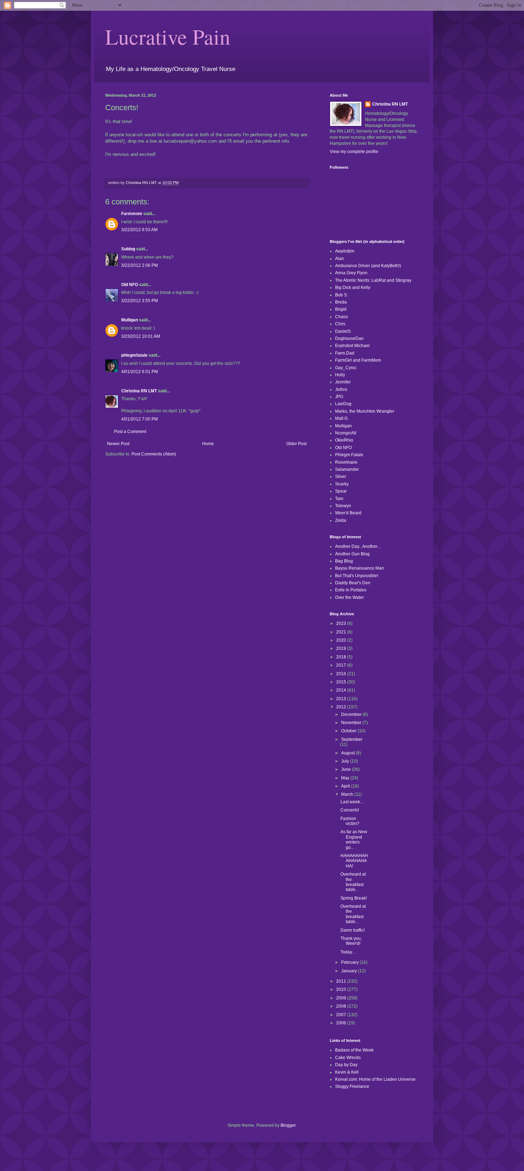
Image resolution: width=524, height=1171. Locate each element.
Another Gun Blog (352, 553)
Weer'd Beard (348, 512)
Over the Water (349, 597)
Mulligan (129, 319)
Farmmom (131, 213)
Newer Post (118, 443)
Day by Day (346, 1064)
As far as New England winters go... (353, 839)
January (349, 970)
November (352, 722)
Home (208, 443)
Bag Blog (344, 561)
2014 (341, 690)
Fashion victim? (349, 821)
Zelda (340, 520)
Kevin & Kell (347, 1072)
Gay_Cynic (345, 367)
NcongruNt (345, 433)
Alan (339, 258)
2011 (341, 981)
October (349, 730)
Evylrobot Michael (352, 345)
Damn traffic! (352, 930)
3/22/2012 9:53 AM (139, 229)
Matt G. (342, 418)
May (345, 777)
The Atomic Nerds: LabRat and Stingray (373, 280)
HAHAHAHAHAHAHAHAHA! (354, 861)
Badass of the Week (354, 1050)
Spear (341, 491)
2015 (341, 681)
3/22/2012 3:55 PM (139, 300)
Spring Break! (353, 898)
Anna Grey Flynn (351, 272)
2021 (341, 632)
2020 (341, 640)
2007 (341, 1014)
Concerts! (349, 810)
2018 (341, 657)
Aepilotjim (344, 251)
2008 (341, 1006)
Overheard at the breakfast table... (353, 882)
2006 (341, 1022)
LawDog (343, 403)
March (347, 794)
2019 (341, 648)
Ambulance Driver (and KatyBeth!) (368, 265)
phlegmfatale (134, 355)
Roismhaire (346, 462)
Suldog (128, 248)
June (346, 769)
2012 (341, 706)
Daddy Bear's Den (352, 582)
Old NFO (129, 284)
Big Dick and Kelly (352, 287)
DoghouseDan (349, 338)
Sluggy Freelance (352, 1086)
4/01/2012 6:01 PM (139, 371)
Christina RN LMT (139, 390)
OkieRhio (344, 440)
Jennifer (343, 382)
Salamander (347, 469)
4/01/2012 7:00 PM (139, 419)
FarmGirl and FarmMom (358, 360)
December (352, 714)
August (348, 752)
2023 (341, 623)
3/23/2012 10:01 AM (140, 336)
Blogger (288, 1125)
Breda (341, 302)
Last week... (351, 801)
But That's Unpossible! (356, 575)
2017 (341, 665)
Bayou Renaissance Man (359, 568)
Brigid (340, 309)
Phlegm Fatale (349, 454)
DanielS (343, 331)
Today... (347, 951)
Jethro (341, 389)
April (346, 786)
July (345, 761)
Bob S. (341, 294)
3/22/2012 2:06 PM (139, 265)
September (352, 739)
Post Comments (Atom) (154, 454)
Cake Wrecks (348, 1057)
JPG (339, 396)
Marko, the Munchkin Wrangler (364, 411)
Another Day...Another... (357, 546)
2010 (341, 989)
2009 (341, 998)
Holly (340, 374)
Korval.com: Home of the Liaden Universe (375, 1079)
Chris (340, 323)
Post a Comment (130, 431)
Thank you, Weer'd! (351, 941)
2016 (341, 673)
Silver (340, 476)
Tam (339, 498)
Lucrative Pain (167, 36)
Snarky (342, 484)
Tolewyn (343, 505)
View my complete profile (354, 151)
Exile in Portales (350, 589)
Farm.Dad (344, 353)
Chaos (341, 316)
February (350, 962)
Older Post (296, 443)
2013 (341, 698)
